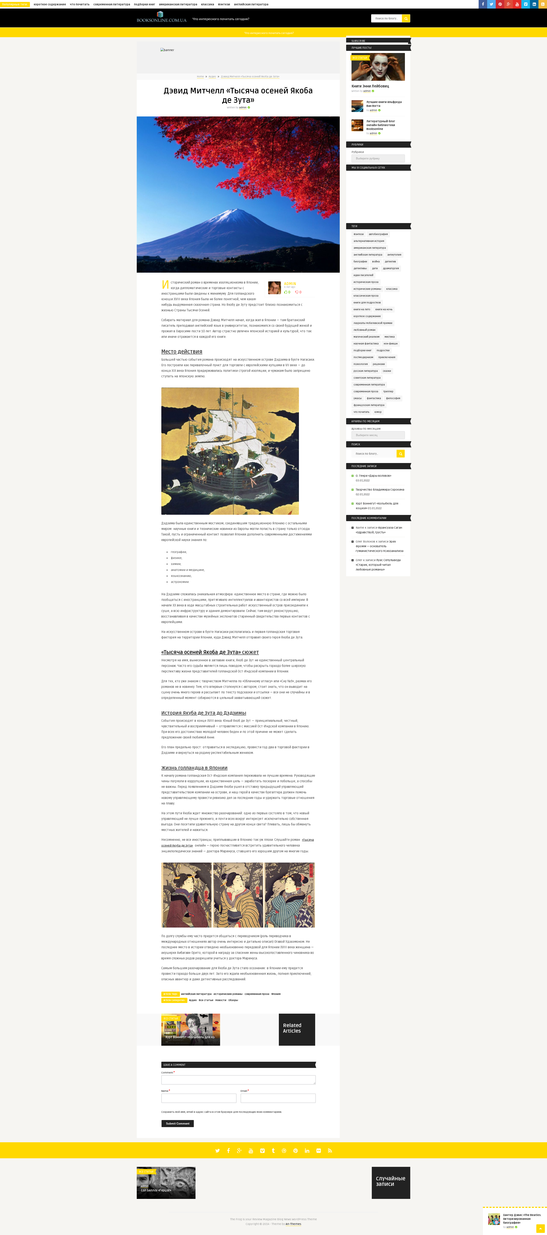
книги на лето (362, 309)
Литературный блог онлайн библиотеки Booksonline (380, 125)
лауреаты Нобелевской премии (373, 323)
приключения (386, 357)
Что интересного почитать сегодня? (221, 18)
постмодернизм (363, 357)
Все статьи (206, 1000)
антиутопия (394, 254)
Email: (245, 1091)
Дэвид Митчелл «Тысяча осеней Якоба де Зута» (250, 76)
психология (361, 364)
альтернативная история (369, 241)
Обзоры (233, 1000)
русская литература (366, 371)
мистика (390, 336)
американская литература (178, 4)
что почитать (80, 4)
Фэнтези (224, 4)
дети (375, 268)
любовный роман (364, 330)
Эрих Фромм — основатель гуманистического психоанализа (379, 546)
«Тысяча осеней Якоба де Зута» (201, 652)
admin (243, 107)
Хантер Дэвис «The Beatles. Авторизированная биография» (522, 1219)
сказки (387, 371)
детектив (390, 261)
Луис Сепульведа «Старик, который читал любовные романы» (378, 564)
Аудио (212, 76)
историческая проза (366, 282)
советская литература (367, 377)
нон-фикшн (391, 343)
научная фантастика (366, 343)
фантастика (374, 398)
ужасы (358, 398)
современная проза (257, 994)
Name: (165, 1091)
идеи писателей (363, 275)
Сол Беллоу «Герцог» (156, 1190)
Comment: (168, 1072)
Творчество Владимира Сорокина (380, 489)
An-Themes (293, 1224)
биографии (360, 261)
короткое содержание (50, 4)
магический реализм (366, 336)
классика (207, 4)
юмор (378, 412)
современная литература (111, 4)
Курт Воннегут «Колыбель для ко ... (190, 1039)
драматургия (391, 268)
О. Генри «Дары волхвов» (373, 476)
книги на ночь (384, 309)
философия (393, 398)
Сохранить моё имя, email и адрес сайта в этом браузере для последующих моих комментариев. (221, 1112)
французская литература (369, 405)
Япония (276, 994)
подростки (383, 350)
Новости (220, 1000)
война (376, 261)
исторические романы (228, 994)
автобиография (378, 234)
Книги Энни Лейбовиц (370, 86)
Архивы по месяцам (366, 429)
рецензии (379, 364)
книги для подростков (367, 302)
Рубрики (357, 152)
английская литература (251, 4)
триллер (388, 391)
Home (200, 76)
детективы (360, 268)
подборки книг (144, 4)
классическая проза (366, 295)
